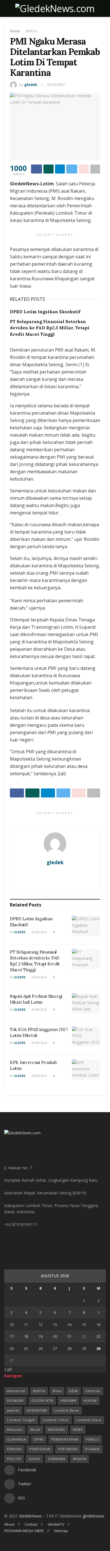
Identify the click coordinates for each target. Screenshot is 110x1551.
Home (15, 31)
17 (12, 1336)
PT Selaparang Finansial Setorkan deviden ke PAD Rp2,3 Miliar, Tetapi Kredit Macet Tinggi (49, 328)
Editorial (92, 1391)
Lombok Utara (88, 1420)
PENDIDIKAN (39, 1449)
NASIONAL (56, 1429)
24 (12, 1348)
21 (69, 1336)
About (9, 1524)
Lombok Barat (66, 1410)
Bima (57, 1391)
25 (26, 1348)
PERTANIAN (68, 1449)
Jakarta (13, 1410)
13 (55, 1324)
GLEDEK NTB (42, 1400)
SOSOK (34, 1459)
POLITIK (14, 1459)
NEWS (78, 1429)
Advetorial (16, 1391)
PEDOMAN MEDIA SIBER (24, 1530)
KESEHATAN (37, 1410)
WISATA (79, 1459)
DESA (73, 1391)
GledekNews (30, 1516)
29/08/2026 (38, 932)
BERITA (31, 31)
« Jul (8, 1369)
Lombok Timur (56, 1420)
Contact (31, 1524)
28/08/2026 (38, 1076)
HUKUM (90, 1400)
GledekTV (56, 1524)
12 (41, 1324)
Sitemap (61, 1530)
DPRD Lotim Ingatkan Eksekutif (45, 311)
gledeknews (93, 1516)
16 (98, 1324)
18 (26, 1336)
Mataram (15, 1429)
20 (55, 1336)
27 (55, 1348)
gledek (30, 84)
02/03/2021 (56, 84)
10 (12, 1324)
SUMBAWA (56, 1459)
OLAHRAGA (16, 1439)
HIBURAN (68, 1400)
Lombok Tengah (21, 1420)
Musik (35, 1429)
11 (26, 1324)
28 (69, 1348)
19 (41, 1336)
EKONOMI (15, 1400)
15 (84, 1324)
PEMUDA (14, 1449)
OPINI (39, 1439)
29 (84, 1348)
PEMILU (92, 1439)
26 (41, 1348)
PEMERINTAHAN (64, 1439)
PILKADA (92, 1449)
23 (98, 1336)
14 (69, 1324)
